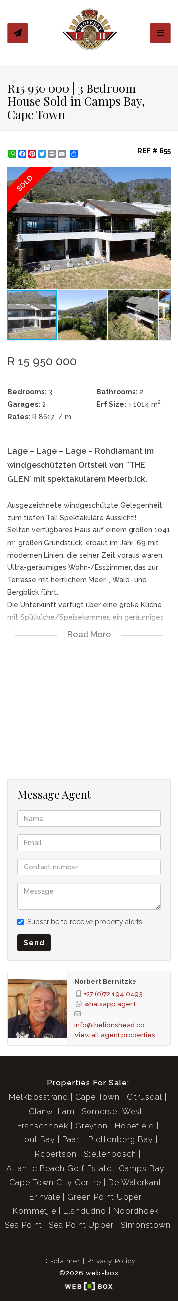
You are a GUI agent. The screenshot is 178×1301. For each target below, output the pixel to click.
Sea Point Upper (81, 1225)
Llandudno (84, 1210)
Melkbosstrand (38, 1097)
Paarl (72, 1139)
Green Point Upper (104, 1197)
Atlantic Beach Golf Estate (59, 1168)
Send (34, 943)
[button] (162, 175)
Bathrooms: (116, 392)
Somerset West (112, 1111)
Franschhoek (42, 1125)
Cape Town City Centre (55, 1182)
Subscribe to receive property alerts (84, 922)
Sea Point (23, 1225)
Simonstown (146, 1225)
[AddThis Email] (63, 154)
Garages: (23, 404)
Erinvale (44, 1197)
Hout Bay (36, 1139)
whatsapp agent (110, 1004)
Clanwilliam (52, 1111)
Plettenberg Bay (121, 1139)
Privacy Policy (111, 1261)
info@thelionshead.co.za (114, 1025)
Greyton (91, 1125)
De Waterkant (135, 1182)
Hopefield (134, 1125)
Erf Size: (111, 404)
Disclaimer (61, 1261)
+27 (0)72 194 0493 (113, 993)
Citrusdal (144, 1097)
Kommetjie (34, 1210)
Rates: (18, 417)
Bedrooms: (26, 392)
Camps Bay (142, 1168)
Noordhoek (136, 1210)
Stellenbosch (110, 1154)
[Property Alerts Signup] (17, 33)
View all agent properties (114, 1035)
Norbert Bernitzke (105, 981)
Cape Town (97, 1097)
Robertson (56, 1154)
